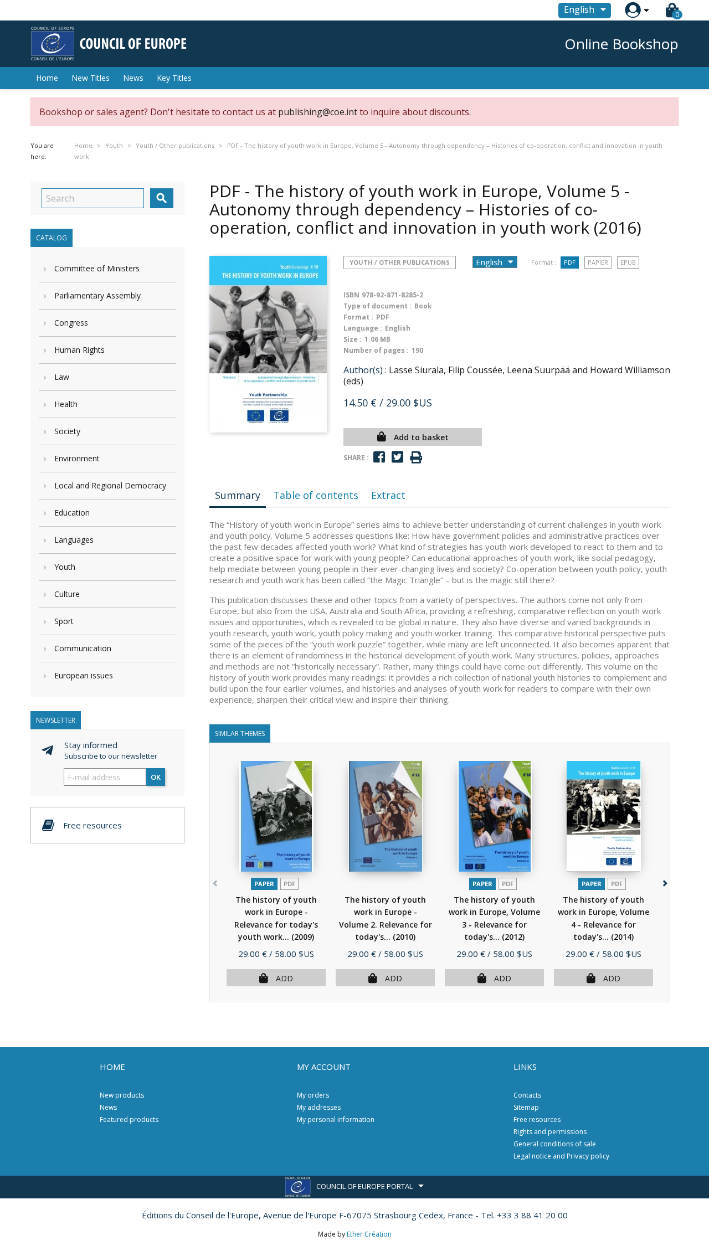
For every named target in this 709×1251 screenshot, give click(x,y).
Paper (264, 883)
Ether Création (369, 1234)
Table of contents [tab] (315, 495)
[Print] (416, 457)
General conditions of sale (554, 1144)
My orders (313, 1095)
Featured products (129, 1119)
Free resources (537, 1119)
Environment (77, 458)
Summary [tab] (237, 495)
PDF (570, 262)
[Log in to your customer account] (633, 10)
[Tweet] (397, 457)
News (133, 78)
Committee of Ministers (97, 268)
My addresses (319, 1107)
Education (72, 512)
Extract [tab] (388, 495)
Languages (74, 539)
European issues (83, 675)
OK (156, 777)
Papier (598, 262)
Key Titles (174, 78)
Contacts (527, 1095)
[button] (664, 881)
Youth (64, 567)
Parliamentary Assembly (97, 295)
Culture (67, 594)
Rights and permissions (550, 1131)
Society (67, 431)
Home (47, 78)
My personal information (335, 1119)
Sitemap (526, 1107)
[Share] (379, 457)
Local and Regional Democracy (110, 485)
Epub (628, 262)
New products (122, 1095)
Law (61, 377)
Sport (64, 621)
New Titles (90, 78)
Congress (71, 322)
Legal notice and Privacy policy (561, 1156)
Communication (82, 648)
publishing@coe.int (317, 112)
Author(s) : (365, 369)
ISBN (351, 295)
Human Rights (79, 349)
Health (66, 404)
